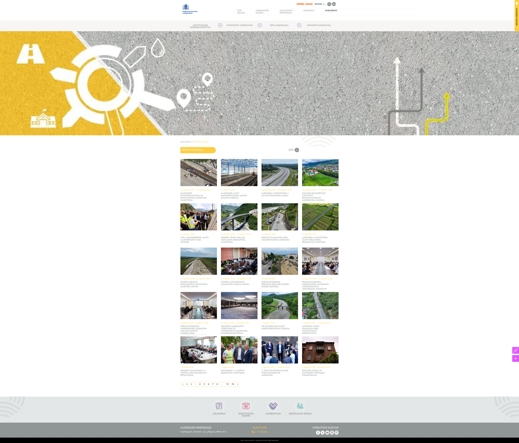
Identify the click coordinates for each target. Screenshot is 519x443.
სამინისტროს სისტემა (262, 11)
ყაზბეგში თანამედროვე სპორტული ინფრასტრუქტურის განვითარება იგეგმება (313, 196)
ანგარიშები (219, 414)
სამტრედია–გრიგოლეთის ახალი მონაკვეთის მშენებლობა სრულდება (315, 239)
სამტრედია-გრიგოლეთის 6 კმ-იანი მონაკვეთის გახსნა (275, 194)
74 (233, 384)
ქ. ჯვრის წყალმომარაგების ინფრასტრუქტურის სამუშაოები (275, 373)
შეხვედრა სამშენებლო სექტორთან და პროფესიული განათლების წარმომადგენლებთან (234, 329)
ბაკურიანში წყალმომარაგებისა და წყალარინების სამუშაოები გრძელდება (193, 196)
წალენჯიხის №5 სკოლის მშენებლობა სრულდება (233, 372)
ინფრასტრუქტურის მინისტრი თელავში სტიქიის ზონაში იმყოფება (275, 284)
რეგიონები (308, 10)
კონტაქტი (319, 4)
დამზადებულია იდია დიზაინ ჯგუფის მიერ (267, 440)
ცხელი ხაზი (259, 428)
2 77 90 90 (260, 432)
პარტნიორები (273, 414)
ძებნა (292, 149)
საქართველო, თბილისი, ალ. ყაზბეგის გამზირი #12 (203, 432)
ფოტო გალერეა (193, 150)
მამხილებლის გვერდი (246, 415)
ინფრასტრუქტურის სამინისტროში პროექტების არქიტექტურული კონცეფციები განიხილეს (315, 285)
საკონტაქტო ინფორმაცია (196, 428)
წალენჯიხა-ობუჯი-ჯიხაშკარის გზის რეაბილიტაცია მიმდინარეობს (311, 329)
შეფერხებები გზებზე (300, 414)
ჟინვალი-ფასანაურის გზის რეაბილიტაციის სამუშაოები (275, 238)
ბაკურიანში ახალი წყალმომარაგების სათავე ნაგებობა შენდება (234, 195)
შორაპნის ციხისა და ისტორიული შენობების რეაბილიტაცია (313, 373)
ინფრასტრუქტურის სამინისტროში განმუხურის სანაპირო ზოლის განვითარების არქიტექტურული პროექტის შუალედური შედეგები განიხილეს (194, 330)
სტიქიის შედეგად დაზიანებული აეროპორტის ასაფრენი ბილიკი (194, 284)
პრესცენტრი (331, 10)
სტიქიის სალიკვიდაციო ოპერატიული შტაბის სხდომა (235, 283)
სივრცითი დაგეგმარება (319, 25)
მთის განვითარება (279, 25)
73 (227, 384)
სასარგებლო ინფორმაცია (286, 11)
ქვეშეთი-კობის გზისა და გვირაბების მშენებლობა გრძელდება (233, 239)
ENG (333, 4)
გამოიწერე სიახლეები (305, 4)
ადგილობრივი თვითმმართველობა (200, 26)
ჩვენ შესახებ (241, 11)
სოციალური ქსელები (326, 428)
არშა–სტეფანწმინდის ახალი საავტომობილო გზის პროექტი (194, 239)
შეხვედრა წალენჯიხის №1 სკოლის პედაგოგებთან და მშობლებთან (193, 373)
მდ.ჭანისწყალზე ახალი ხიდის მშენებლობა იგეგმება (276, 327)
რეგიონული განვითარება (240, 25)
